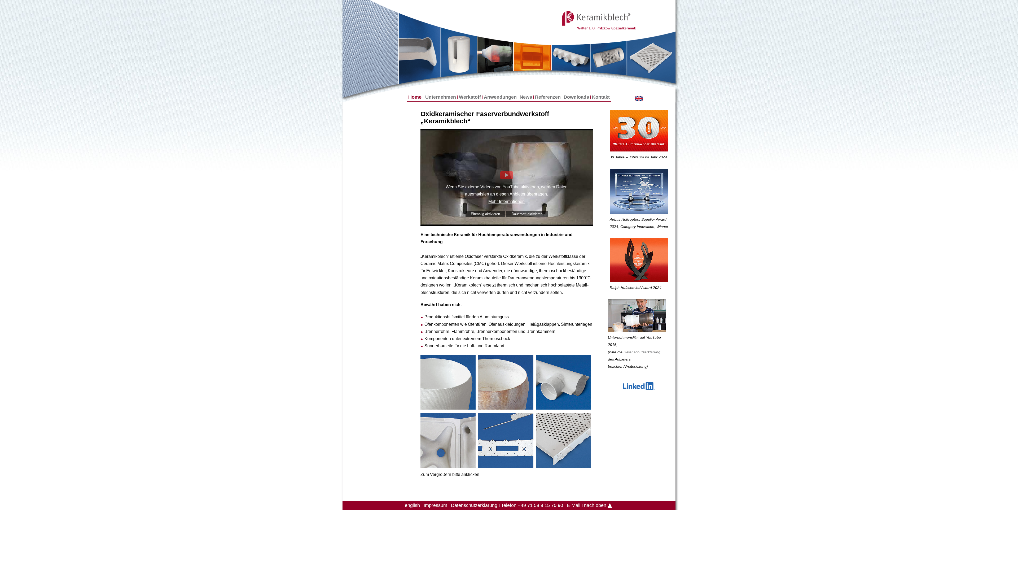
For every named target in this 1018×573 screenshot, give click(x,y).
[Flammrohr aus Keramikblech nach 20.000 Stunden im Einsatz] (505, 383)
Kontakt (601, 97)
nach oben (595, 505)
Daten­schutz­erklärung (642, 352)
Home (415, 97)
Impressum (435, 505)
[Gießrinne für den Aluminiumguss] (419, 48)
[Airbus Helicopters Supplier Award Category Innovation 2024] (639, 192)
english (412, 505)
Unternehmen (440, 97)
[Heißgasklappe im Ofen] (532, 56)
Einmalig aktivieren (485, 214)
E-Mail (573, 505)
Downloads (576, 97)
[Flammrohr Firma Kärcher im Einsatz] (495, 54)
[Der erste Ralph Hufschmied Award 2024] (639, 261)
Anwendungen (500, 97)
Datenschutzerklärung (474, 505)
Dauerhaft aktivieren (527, 214)
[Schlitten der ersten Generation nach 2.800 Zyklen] (651, 57)
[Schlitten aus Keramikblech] (563, 441)
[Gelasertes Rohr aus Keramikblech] (608, 57)
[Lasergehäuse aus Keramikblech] (459, 52)
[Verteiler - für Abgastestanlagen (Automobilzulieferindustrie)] (563, 383)
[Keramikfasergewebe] (370, 49)
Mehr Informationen (506, 201)
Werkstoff (470, 97)
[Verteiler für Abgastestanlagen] (571, 58)
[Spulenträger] (505, 441)
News (526, 97)
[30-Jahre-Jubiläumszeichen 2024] (639, 132)
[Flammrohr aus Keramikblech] (448, 383)
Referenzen (548, 97)
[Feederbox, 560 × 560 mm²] (448, 441)
